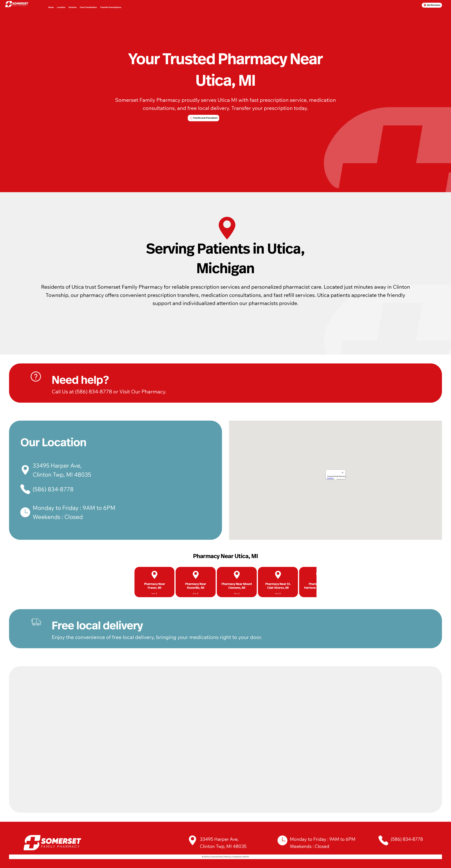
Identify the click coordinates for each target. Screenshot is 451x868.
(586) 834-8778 (53, 489)
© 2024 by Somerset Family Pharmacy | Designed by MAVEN (225, 857)
